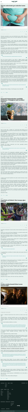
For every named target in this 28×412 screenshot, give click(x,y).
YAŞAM (2, 198)
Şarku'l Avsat (4, 123)
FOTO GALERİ (12, 403)
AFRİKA (6, 386)
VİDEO (11, 405)
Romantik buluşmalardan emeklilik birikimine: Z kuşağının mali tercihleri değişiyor (12, 100)
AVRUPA (6, 385)
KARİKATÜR (12, 404)
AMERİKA (6, 384)
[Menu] (1, 1)
